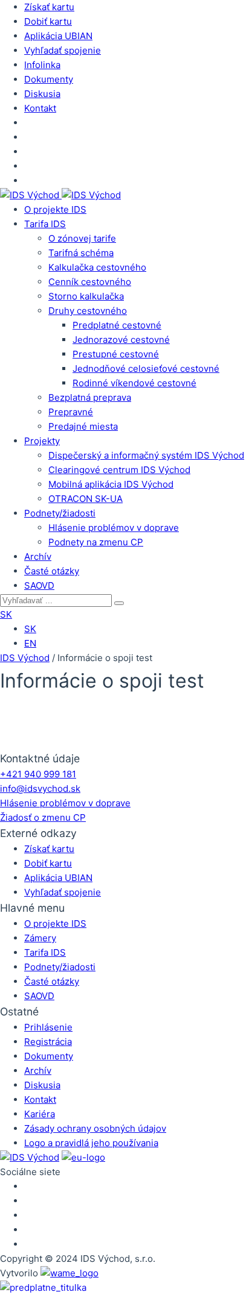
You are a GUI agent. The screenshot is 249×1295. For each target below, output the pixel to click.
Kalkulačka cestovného (97, 267)
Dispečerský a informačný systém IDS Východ (146, 455)
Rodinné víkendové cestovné (134, 383)
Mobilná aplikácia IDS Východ (110, 484)
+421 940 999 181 (38, 774)
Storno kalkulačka (86, 296)
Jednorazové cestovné (121, 339)
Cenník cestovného (89, 281)
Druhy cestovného (87, 310)
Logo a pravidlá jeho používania (91, 1143)
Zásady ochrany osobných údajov (95, 1128)
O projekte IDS (55, 209)
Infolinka (42, 65)
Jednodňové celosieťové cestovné (146, 368)
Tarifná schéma (81, 253)
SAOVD (39, 585)
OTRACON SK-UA (85, 498)
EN (30, 643)
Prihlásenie (48, 1027)
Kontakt (40, 108)
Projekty (42, 441)
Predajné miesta (83, 426)
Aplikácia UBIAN (58, 36)
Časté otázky (51, 571)
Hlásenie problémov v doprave (113, 527)
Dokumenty (48, 79)
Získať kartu (49, 7)
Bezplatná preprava (89, 397)
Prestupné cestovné (116, 354)
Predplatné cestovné (117, 325)
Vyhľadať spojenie (62, 50)
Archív (37, 556)
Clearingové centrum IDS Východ (119, 469)
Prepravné (70, 412)
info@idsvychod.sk (40, 788)
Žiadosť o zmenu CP (43, 817)
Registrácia (48, 1041)
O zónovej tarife (82, 238)
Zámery (40, 938)
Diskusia (42, 93)
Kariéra (39, 1114)
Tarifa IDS (45, 224)
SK (6, 614)
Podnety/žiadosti (59, 513)
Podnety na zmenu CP (95, 542)
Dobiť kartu (48, 21)
